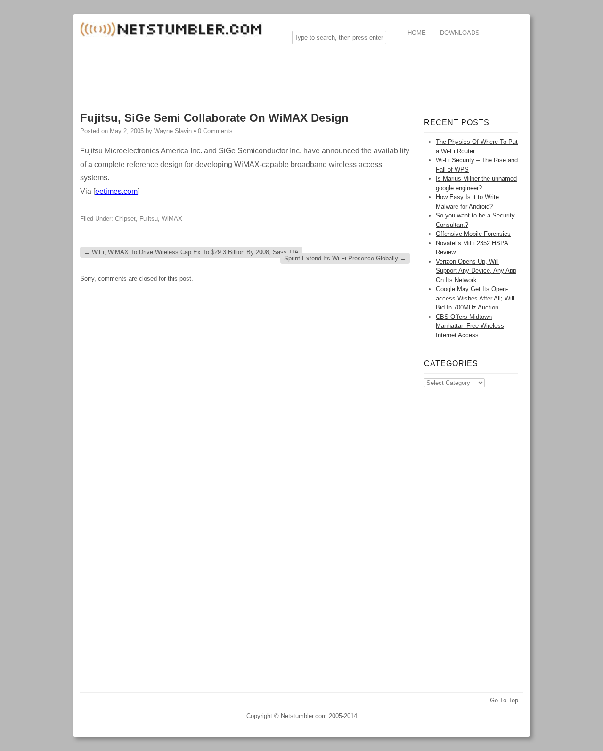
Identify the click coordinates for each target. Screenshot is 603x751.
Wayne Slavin (173, 130)
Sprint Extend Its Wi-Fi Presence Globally (345, 258)
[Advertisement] (251, 72)
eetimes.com (116, 191)
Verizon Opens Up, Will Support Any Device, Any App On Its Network (476, 271)
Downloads (460, 32)
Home (416, 32)
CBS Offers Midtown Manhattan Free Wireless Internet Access (470, 326)
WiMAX (172, 218)
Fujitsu (148, 218)
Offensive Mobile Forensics (473, 233)
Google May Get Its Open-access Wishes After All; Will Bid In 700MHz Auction (475, 298)
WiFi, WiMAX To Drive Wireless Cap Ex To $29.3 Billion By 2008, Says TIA (191, 252)
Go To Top (504, 700)
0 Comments (215, 130)
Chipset (125, 218)
